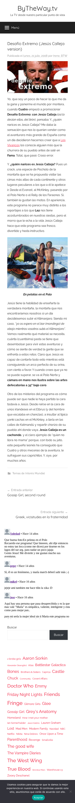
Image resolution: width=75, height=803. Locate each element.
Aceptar (38, 797)
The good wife (20, 746)
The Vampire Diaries (24, 753)
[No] (70, 791)
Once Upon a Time (51, 733)
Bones (13, 671)
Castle (58, 671)
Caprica (46, 672)
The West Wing (24, 760)
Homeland (14, 717)
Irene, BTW (60, 55)
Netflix (11, 734)
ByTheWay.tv (37, 8)
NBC (62, 728)
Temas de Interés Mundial (28, 473)
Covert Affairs (39, 678)
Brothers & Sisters (30, 672)
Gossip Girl (15, 712)
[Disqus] (37, 573)
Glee (46, 703)
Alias (30, 665)
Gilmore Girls (32, 704)
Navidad (54, 728)
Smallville (47, 740)
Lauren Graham (51, 722)
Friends (52, 694)
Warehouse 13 (55, 769)
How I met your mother (35, 717)
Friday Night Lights (24, 694)
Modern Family (38, 728)
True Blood (19, 769)
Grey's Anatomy (41, 711)
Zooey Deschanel (18, 775)
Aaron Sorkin (35, 658)
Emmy (41, 686)
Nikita (19, 734)
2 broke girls (14, 658)
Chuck (12, 678)
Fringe (15, 703)
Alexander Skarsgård (17, 665)
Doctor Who (20, 686)
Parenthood (17, 739)
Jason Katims (33, 723)
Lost (10, 728)
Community (25, 679)
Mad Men (21, 728)
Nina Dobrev (31, 734)
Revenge (34, 739)
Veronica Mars (38, 770)
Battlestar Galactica (50, 665)
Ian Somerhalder (16, 723)
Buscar (12, 627)
